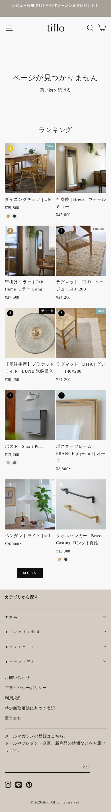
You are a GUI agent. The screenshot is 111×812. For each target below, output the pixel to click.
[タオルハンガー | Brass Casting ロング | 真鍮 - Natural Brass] (59, 559)
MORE (29, 572)
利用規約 (13, 698)
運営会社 (13, 718)
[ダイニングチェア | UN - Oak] (8, 216)
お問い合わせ (17, 677)
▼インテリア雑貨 (22, 631)
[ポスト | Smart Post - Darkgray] (15, 463)
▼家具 (11, 616)
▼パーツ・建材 (20, 661)
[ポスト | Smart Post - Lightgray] (8, 463)
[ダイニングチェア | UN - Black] (15, 216)
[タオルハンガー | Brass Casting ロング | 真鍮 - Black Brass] (66, 559)
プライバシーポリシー (26, 688)
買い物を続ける (55, 90)
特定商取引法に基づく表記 (30, 708)
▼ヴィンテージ (20, 646)
